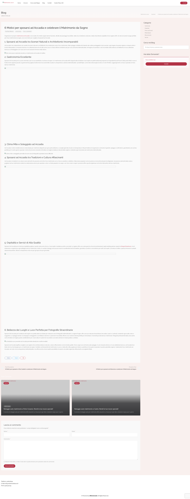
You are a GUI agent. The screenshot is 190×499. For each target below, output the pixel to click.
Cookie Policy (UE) (58, 3)
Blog (43, 3)
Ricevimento (148, 35)
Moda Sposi (148, 33)
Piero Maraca (10, 31)
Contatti (50, 3)
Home (19, 3)
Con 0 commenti (27, 31)
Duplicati (147, 28)
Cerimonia (147, 26)
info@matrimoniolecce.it (11, 483)
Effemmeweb (93, 495)
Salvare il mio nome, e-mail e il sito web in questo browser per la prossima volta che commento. (29, 461)
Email (73, 431)
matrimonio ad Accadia (23, 36)
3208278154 (9, 481)
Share (8, 358)
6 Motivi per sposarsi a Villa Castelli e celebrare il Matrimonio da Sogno (25, 368)
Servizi (146, 37)
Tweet (16, 358)
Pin (23, 358)
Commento (7, 439)
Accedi (184, 3)
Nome (6, 431)
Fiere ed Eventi (149, 30)
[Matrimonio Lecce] (8, 2)
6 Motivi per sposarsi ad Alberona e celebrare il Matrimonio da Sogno (116, 368)
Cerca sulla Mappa (35, 3)
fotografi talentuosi (126, 246)
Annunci (25, 3)
